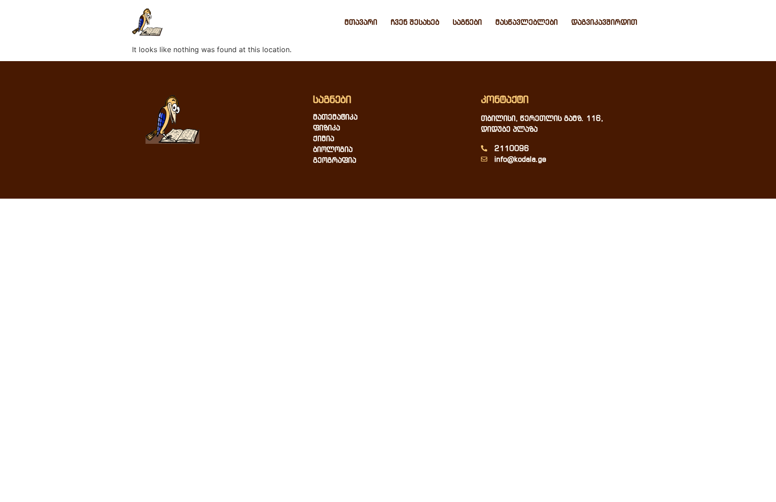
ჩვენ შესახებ (415, 22)
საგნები (467, 22)
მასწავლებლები (526, 22)
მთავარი (360, 22)
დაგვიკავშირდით (604, 22)
